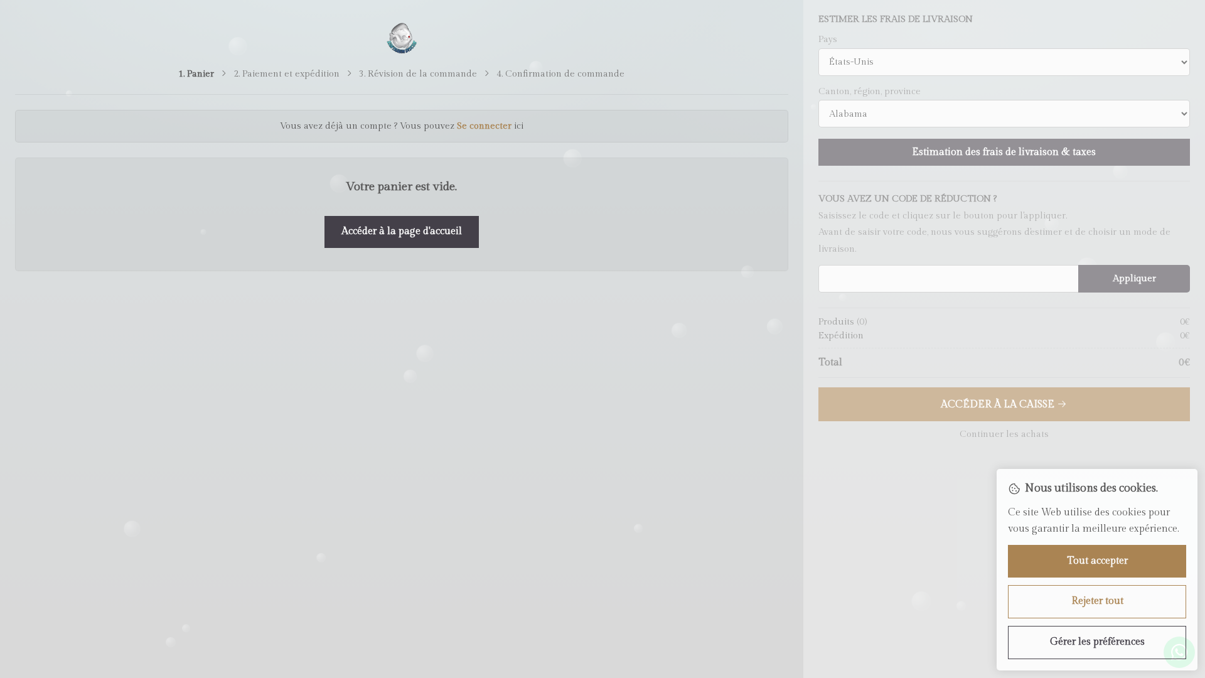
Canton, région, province (869, 91)
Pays (827, 39)
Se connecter (484, 126)
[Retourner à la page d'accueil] (402, 38)
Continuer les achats (1004, 434)
